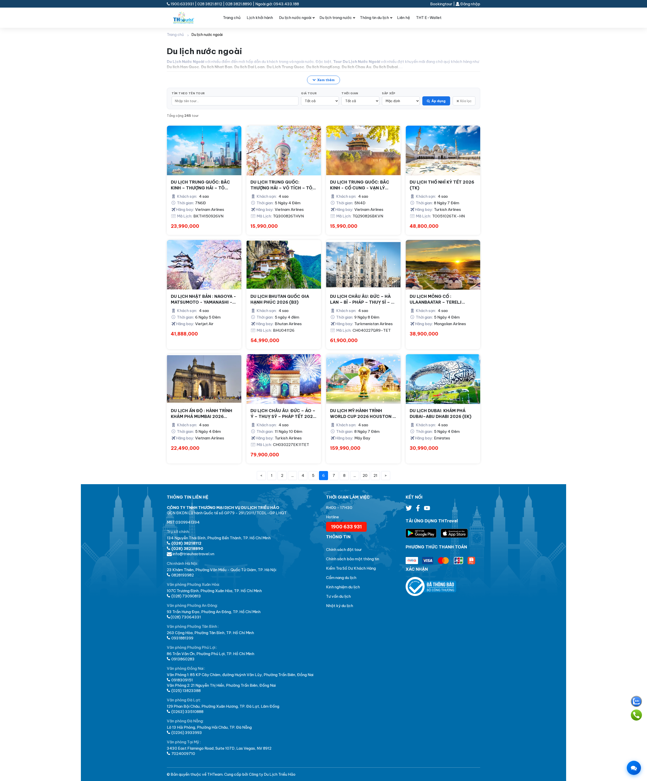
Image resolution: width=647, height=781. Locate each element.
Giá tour (309, 93)
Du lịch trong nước (335, 17)
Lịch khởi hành (260, 17)
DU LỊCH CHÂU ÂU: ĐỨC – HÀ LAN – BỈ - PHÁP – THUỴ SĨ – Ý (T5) (362, 299)
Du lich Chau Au (356, 66)
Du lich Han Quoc (183, 66)
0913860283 (183, 659)
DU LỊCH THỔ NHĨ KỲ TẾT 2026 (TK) (442, 185)
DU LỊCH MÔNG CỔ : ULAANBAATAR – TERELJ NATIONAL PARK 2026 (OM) (439, 299)
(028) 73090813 (186, 596)
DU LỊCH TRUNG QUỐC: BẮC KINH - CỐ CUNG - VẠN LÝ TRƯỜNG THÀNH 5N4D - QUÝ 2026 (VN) (361, 185)
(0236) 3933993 (186, 732)
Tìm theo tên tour (188, 93)
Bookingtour (441, 4)
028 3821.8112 (209, 4)
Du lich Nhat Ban (216, 66)
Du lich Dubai (385, 66)
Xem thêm (326, 80)
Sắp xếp (389, 93)
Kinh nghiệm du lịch (343, 587)
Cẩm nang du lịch (341, 577)
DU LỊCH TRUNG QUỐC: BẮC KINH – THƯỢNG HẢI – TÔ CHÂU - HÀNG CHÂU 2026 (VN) (204, 185)
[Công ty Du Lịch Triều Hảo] (188, 18)
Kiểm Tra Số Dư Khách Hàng (351, 568)
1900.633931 (182, 4)
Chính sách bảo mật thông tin (352, 558)
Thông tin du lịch (374, 17)
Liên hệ (403, 17)
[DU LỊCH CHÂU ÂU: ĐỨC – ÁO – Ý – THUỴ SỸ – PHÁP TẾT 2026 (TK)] (283, 379)
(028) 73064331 (186, 617)
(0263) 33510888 (187, 711)
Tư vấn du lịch (338, 596)
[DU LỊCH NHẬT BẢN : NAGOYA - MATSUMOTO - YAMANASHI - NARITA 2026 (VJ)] (204, 265)
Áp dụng (438, 101)
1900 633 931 (346, 527)
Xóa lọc (465, 101)
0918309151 (182, 680)
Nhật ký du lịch (339, 605)
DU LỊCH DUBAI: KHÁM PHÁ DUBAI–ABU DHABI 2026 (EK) (440, 413)
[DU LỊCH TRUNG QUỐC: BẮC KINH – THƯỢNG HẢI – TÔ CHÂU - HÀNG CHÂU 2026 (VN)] (204, 150)
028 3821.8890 (238, 4)
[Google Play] (423, 533)
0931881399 (182, 638)
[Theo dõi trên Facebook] (418, 509)
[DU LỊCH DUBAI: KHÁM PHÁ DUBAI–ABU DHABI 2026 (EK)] (443, 379)
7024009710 (183, 753)
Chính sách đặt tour (344, 549)
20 (365, 475)
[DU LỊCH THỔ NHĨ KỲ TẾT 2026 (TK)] (443, 150)
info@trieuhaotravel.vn (193, 553)
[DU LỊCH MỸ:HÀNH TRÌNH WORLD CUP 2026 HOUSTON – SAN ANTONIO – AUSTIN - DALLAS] (363, 379)
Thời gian (349, 93)
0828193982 (182, 575)
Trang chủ (232, 17)
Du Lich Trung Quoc (285, 66)
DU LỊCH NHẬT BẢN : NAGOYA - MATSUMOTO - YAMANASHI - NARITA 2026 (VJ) (203, 299)
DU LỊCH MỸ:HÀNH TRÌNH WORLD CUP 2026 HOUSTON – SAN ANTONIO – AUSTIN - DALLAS (363, 413)
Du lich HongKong (323, 66)
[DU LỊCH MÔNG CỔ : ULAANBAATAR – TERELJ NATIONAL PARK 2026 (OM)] (443, 265)
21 (375, 475)
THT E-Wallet (429, 17)
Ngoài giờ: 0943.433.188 (277, 4)
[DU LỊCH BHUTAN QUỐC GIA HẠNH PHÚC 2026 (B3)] (283, 265)
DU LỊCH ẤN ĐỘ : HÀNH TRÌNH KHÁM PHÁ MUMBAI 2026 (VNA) (201, 413)
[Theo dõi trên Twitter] (409, 509)
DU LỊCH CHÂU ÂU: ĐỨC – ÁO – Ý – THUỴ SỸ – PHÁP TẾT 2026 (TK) (283, 413)
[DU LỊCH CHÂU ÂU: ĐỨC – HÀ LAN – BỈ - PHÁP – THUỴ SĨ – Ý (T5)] (363, 265)
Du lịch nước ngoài (295, 17)
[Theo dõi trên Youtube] (427, 509)
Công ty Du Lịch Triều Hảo (272, 774)
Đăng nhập (469, 4)
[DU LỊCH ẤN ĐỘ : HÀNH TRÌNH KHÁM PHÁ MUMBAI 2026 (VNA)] (204, 379)
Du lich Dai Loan (249, 66)
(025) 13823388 (186, 690)
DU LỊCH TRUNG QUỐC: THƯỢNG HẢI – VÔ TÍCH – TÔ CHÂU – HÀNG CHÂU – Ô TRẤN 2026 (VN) (282, 185)
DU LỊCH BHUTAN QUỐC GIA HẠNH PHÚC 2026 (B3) (279, 299)
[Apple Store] (454, 533)
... (292, 475)
